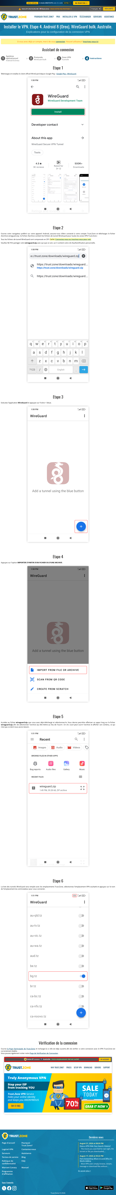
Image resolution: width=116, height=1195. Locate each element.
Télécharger (85, 17)
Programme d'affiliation (7, 1172)
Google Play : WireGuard (66, 74)
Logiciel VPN (7, 1149)
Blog (23, 1157)
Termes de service (10, 1157)
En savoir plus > (84, 1171)
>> (61, 9)
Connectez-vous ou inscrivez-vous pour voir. (73, 239)
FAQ (23, 1161)
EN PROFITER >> (81, 3)
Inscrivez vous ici (90, 41)
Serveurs (97, 17)
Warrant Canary (9, 1167)
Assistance (109, 17)
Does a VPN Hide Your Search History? (95, 1146)
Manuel (25, 1167)
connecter (60, 41)
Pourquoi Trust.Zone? (44, 17)
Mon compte (109, 9)
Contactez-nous (29, 1149)
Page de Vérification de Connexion (44, 1053)
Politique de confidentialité (9, 1162)
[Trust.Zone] (14, 16)
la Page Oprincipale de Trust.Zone (21, 1049)
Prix (58, 17)
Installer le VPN (70, 17)
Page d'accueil (8, 1143)
